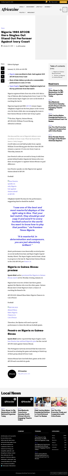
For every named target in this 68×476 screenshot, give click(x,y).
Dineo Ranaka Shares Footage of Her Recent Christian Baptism (57, 139)
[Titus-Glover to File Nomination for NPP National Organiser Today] (9, 402)
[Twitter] (2, 72)
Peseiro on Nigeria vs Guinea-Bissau (58, 76)
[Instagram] (54, 473)
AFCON (28, 106)
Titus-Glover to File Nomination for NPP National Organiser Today (42, 439)
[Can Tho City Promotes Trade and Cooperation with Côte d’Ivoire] (59, 402)
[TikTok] (57, 473)
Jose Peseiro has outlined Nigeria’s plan (22, 341)
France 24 (27, 261)
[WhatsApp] (2, 81)
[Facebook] (2, 68)
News (3, 28)
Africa (50, 88)
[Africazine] (12, 374)
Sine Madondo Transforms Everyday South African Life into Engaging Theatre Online (57, 106)
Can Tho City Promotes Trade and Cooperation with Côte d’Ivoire (57, 129)
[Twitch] (60, 473)
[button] (60, 10)
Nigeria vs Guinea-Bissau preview (58, 72)
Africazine (21, 46)
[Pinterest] (2, 76)
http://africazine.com (24, 374)
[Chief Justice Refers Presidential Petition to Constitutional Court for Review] (42, 402)
